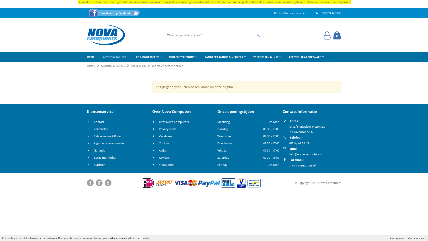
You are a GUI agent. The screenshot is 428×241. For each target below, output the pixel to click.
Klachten (99, 165)
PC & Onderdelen (147, 57)
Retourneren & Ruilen (108, 136)
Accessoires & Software (305, 57)
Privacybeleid (168, 129)
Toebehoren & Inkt (265, 57)
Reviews (164, 158)
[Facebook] (90, 182)
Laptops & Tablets (114, 57)
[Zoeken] (258, 35)
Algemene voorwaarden (110, 143)
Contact (99, 122)
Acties (163, 150)
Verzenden (101, 129)
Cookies (164, 143)
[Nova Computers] (106, 35)
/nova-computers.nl (302, 165)
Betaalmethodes (105, 158)
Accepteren (398, 238)
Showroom (166, 165)
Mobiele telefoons (181, 57)
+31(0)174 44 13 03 (330, 13)
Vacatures (165, 136)
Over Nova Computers (174, 122)
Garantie (99, 150)
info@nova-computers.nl (293, 13)
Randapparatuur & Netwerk (224, 57)
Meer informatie (415, 238)
